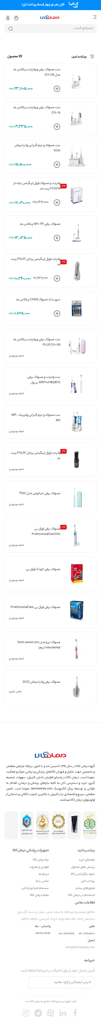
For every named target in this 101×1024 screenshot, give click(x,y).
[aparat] (50, 1013)
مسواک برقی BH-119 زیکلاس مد (40, 224)
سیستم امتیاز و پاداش (35, 888)
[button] (8, 18)
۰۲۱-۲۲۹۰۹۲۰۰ (86, 934)
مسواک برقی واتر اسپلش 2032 (41, 682)
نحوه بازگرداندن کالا (83, 874)
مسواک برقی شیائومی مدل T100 (39, 493)
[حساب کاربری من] (8, 18)
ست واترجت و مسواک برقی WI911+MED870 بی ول (43, 380)
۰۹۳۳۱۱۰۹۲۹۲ (42, 933)
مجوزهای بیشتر (85, 888)
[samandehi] (42, 825)
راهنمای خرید (87, 860)
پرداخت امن (88, 881)
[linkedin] (63, 1013)
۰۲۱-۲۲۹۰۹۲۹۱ (66, 934)
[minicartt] (16, 18)
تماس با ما (42, 881)
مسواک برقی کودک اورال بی (43, 569)
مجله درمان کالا (39, 895)
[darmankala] (50, 17)
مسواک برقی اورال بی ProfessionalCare (35, 607)
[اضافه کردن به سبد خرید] (57, 89)
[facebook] (75, 1013)
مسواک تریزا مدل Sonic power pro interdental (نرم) (38, 645)
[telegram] (38, 1013)
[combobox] (50, 28)
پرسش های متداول (83, 867)
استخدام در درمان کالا (81, 895)
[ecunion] (27, 825)
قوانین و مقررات (39, 867)
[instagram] (26, 1013)
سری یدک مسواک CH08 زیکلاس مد (38, 299)
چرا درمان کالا (41, 860)
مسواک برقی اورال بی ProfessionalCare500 (46, 531)
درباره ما (44, 874)
